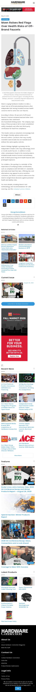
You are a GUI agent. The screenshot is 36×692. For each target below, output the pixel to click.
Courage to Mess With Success (14, 567)
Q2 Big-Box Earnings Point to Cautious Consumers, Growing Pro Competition (26, 387)
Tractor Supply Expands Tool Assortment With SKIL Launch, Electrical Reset (26, 427)
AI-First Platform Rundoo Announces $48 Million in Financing (8, 387)
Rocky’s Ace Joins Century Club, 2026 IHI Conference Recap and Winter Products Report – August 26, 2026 (17, 489)
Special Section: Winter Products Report (15, 516)
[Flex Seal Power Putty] (9, 615)
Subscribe (4, 660)
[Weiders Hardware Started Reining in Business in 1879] (27, 238)
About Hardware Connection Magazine (13, 645)
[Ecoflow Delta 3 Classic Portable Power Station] (9, 597)
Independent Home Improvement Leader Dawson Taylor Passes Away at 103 (26, 406)
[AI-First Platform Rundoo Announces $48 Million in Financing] (9, 377)
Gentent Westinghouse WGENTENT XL (24, 605)
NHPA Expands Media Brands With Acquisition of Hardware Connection (9, 426)
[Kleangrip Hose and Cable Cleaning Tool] (9, 581)
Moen (18, 195)
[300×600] (14, 360)
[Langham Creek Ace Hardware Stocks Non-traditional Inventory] (27, 256)
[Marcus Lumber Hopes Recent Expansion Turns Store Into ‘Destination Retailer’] (9, 238)
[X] (9, 201)
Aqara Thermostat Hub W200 (25, 588)
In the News (5, 19)
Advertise (4, 663)
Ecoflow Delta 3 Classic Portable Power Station (7, 605)
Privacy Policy (5, 679)
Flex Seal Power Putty (8, 621)
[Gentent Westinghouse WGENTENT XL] (27, 597)
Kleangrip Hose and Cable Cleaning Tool (8, 588)
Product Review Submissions (10, 666)
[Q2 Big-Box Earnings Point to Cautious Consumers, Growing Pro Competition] (27, 377)
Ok (18, 688)
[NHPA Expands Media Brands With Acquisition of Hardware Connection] (9, 417)
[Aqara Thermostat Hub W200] (27, 581)
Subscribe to (18, 304)
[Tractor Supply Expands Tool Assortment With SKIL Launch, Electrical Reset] (27, 417)
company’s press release (21, 189)
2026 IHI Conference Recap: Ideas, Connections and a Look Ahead (16, 542)
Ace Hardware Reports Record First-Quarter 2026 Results (26, 445)
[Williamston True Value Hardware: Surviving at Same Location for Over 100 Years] (9, 258)
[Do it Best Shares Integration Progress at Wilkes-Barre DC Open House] (9, 397)
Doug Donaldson (18, 212)
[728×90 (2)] (18, 9)
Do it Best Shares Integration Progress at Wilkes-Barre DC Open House (8, 406)
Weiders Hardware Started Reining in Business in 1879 (25, 246)
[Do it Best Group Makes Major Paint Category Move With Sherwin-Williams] (9, 438)
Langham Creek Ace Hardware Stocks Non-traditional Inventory (27, 264)
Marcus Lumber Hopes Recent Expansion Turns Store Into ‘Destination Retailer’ (9, 247)
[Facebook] (4, 201)
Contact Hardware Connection (10, 658)
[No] (34, 686)
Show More (18, 455)
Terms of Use (5, 676)
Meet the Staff (5, 647)
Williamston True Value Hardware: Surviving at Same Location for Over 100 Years (9, 268)
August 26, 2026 (29, 283)
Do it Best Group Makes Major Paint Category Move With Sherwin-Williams (8, 448)
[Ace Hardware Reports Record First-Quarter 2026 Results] (27, 438)
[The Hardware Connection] (18, 2)
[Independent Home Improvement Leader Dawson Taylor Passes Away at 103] (27, 397)
